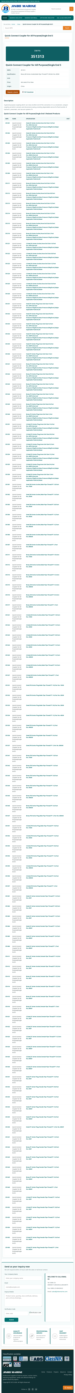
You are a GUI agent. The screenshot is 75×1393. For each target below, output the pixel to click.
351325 (7, 655)
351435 (7, 1117)
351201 (7, 123)
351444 (7, 1167)
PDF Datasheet (28, 92)
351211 (7, 183)
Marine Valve (34, 1)
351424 (7, 1047)
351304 (7, 514)
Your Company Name (11, 1274)
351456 (7, 1247)
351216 (7, 233)
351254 (7, 454)
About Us (63, 1372)
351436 (7, 1127)
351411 (7, 956)
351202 (7, 133)
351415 (7, 996)
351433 (7, 1097)
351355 (7, 866)
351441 (7, 1137)
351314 (7, 575)
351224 (7, 273)
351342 (7, 765)
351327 (7, 675)
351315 (7, 585)
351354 (7, 856)
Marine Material (31, 18)
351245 (7, 404)
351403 (7, 916)
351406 (7, 946)
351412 (7, 966)
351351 (7, 826)
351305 (7, 524)
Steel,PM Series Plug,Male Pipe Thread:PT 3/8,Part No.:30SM (45, 705)
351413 (7, 976)
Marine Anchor (5, 1)
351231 (7, 304)
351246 (7, 414)
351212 (7, 193)
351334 (7, 715)
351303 (7, 504)
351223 (7, 263)
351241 (7, 364)
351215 (7, 223)
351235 (7, 344)
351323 (7, 635)
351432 (7, 1087)
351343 (7, 775)
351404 (7, 926)
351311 (7, 555)
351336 (7, 735)
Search (67, 28)
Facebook (32, 1389)
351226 (7, 294)
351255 (7, 464)
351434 (7, 1107)
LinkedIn (36, 1389)
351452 (7, 1207)
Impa (18, 24)
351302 (7, 494)
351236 (7, 354)
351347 (7, 816)
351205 (7, 163)
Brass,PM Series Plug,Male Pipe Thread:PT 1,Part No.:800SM (45, 816)
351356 (7, 876)
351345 (7, 796)
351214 (7, 213)
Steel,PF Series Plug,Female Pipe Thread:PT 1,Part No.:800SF (45, 1127)
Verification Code (10, 1309)
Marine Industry (16, 18)
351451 (7, 1197)
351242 (7, 374)
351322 (7, 625)
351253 (7, 444)
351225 (7, 284)
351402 (7, 906)
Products (49, 1372)
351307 (7, 545)
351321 (7, 615)
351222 (7, 253)
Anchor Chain (13, 1)
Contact (69, 1372)
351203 (7, 143)
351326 (7, 665)
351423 (7, 1036)
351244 (7, 394)
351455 (7, 1237)
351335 (7, 725)
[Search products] (71, 9)
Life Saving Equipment (24, 1)
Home (5, 18)
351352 (7, 836)
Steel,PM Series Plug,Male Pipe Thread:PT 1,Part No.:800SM (44, 745)
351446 (7, 1187)
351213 (7, 203)
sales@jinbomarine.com (59, 1291)
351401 (7, 896)
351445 (7, 1177)
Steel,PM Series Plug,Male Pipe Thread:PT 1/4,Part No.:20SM (45, 695)
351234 (7, 334)
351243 (7, 384)
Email (6, 1283)
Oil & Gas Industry (64, 18)
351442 (7, 1147)
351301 (7, 484)
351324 (7, 645)
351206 (7, 173)
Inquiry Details (9, 1292)
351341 (7, 755)
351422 (7, 1026)
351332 (7, 695)
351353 (7, 846)
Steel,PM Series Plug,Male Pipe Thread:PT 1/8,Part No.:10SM (45, 685)
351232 (7, 314)
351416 (7, 1006)
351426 (7, 1067)
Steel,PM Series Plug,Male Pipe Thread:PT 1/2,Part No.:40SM (45, 715)
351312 (7, 565)
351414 (7, 986)
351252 (7, 434)
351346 (7, 806)
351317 (7, 605)
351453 (7, 1217)
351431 (7, 1077)
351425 (7, 1057)
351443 (7, 1157)
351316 (7, 595)
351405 (7, 936)
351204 (7, 153)
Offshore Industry (47, 18)
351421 (7, 1016)
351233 (7, 324)
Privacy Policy (68, 1375)
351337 (7, 745)
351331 (7, 685)
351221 (7, 243)
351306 (7, 535)
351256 (7, 474)
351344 (7, 785)
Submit (11, 1320)
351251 (7, 424)
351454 (7, 1227)
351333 (7, 705)
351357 (7, 886)
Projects (56, 1372)
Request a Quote (12, 92)
